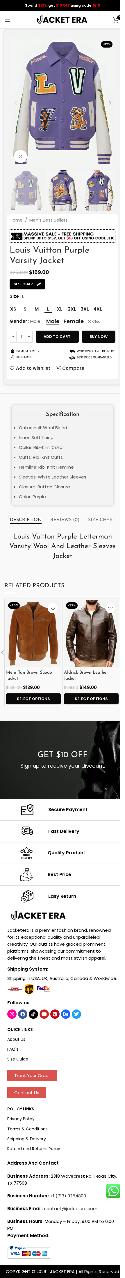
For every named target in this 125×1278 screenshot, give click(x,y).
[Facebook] (22, 1014)
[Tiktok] (33, 1014)
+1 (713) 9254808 (68, 1196)
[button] (15, 103)
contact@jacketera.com (70, 1209)
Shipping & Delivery (26, 1139)
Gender (18, 321)
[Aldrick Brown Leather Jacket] (91, 633)
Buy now (99, 336)
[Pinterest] (55, 1014)
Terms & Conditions (27, 1129)
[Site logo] (62, 19)
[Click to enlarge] (20, 156)
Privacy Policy (21, 1119)
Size (14, 296)
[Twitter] (76, 1014)
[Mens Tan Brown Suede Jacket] (33, 633)
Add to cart (57, 336)
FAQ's (12, 1049)
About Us (16, 1039)
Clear (97, 321)
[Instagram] (12, 1014)
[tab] (26, 520)
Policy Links (20, 1109)
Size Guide (17, 1059)
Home (16, 220)
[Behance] (65, 1014)
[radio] (13, 309)
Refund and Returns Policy (33, 1149)
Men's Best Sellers (48, 220)
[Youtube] (44, 1014)
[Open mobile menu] (7, 20)
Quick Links (20, 1029)
